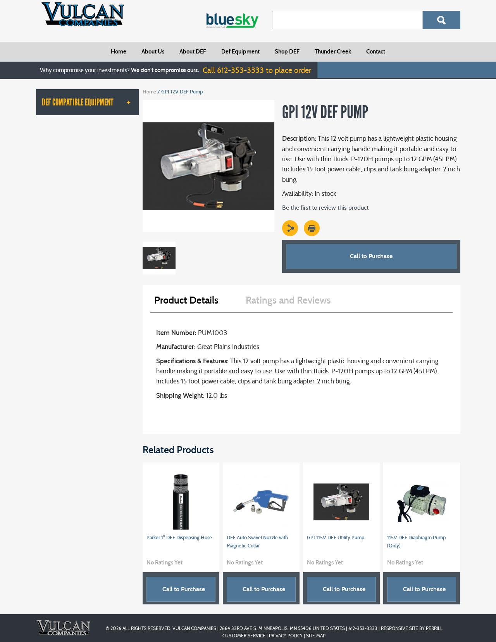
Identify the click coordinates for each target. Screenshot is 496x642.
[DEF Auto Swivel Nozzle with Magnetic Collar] (261, 502)
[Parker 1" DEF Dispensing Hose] (181, 502)
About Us (152, 51)
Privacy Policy (286, 636)
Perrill (434, 628)
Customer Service (243, 636)
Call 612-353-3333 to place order (257, 70)
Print (312, 228)
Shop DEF (287, 51)
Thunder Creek (333, 51)
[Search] (441, 20)
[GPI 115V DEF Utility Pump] (341, 502)
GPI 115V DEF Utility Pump (335, 538)
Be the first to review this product (325, 207)
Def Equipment (240, 51)
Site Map (316, 636)
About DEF (192, 51)
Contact (375, 51)
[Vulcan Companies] (82, 14)
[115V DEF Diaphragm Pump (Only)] (421, 502)
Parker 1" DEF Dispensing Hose (179, 538)
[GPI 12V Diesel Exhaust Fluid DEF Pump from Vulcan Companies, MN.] (208, 103)
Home (118, 51)
